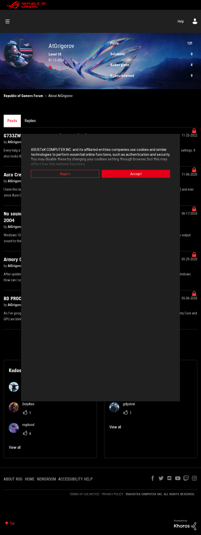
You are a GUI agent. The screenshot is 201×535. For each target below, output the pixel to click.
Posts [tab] (12, 120)
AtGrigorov (16, 142)
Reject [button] (65, 174)
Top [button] (12, 523)
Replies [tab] (30, 120)
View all (15, 447)
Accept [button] (136, 174)
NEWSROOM (46, 479)
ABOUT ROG (13, 479)
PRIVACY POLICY (112, 494)
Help (181, 21)
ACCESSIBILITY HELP (75, 479)
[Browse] (10, 21)
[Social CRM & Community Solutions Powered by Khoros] (185, 525)
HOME (29, 479)
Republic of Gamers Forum (23, 96)
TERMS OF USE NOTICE (84, 494)
